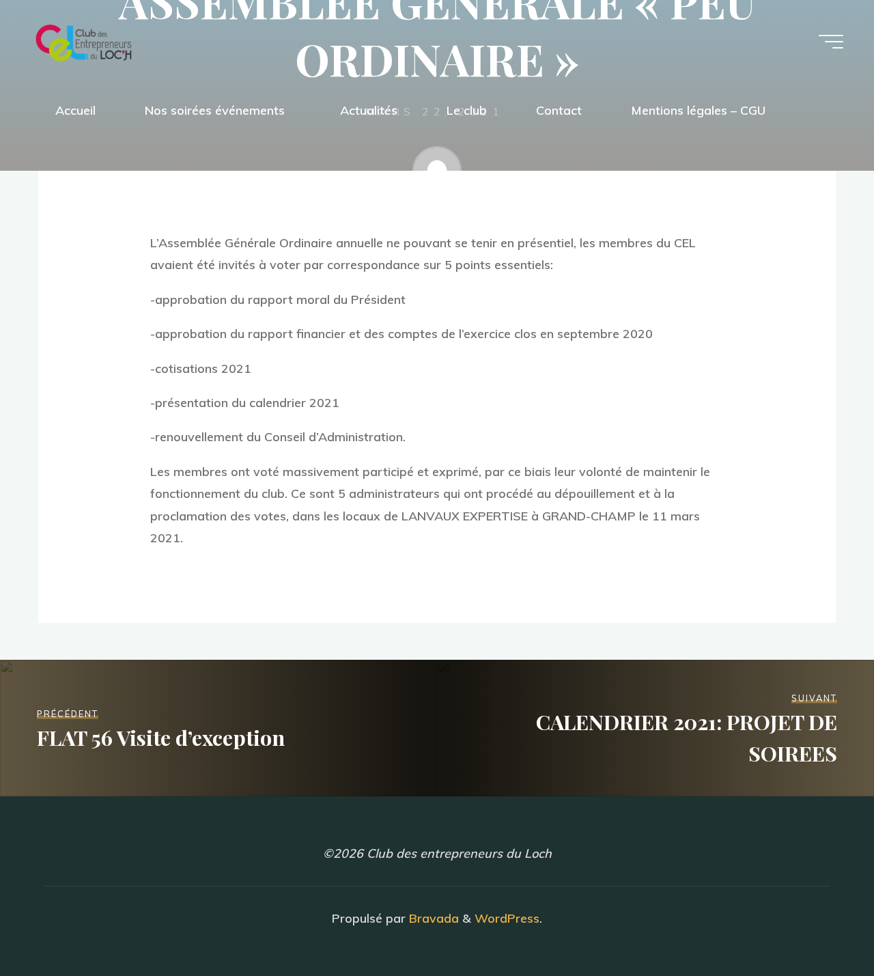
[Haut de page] (820, 922)
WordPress (507, 918)
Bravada (432, 918)
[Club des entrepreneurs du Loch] (84, 41)
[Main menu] (831, 41)
